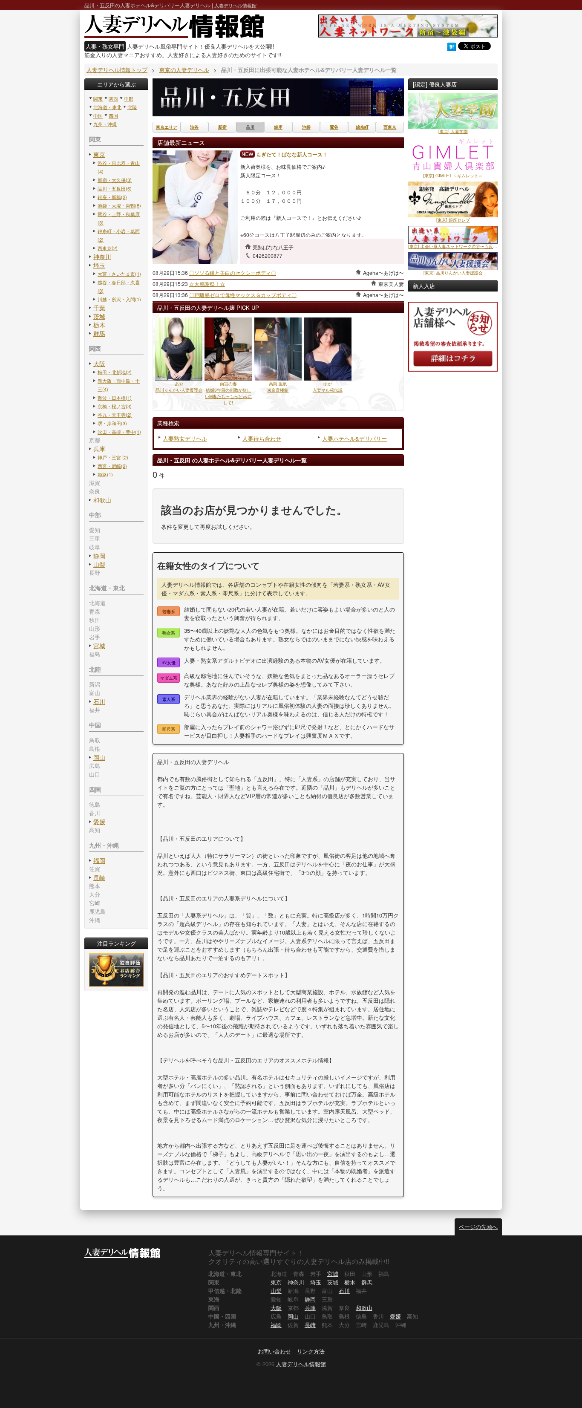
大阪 (99, 363)
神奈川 (102, 256)
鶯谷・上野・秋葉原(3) (119, 218)
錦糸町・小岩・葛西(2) (119, 235)
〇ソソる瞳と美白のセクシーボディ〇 (232, 272)
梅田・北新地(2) (115, 372)
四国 (113, 115)
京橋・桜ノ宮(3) (115, 406)
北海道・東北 (107, 107)
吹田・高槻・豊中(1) (119, 431)
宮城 (99, 645)
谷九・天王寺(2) (115, 414)
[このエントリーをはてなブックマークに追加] (451, 46)
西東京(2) (108, 248)
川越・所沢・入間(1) (119, 299)
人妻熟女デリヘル (185, 438)
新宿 (222, 127)
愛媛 (99, 821)
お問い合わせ (274, 1351)
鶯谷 (334, 127)
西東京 (389, 127)
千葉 (99, 307)
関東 (98, 98)
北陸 (132, 107)
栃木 (99, 324)
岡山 (99, 757)
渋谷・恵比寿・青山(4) (119, 167)
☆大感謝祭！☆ (207, 283)
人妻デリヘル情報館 (235, 5)
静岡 (99, 555)
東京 (99, 154)
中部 (128, 98)
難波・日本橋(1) (115, 397)
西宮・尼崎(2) (112, 465)
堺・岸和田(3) (112, 423)
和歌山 (102, 500)
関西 (113, 98)
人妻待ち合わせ (261, 438)
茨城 (99, 316)
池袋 (306, 127)
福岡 (99, 860)
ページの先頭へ (478, 1227)
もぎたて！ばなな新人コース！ (292, 154)
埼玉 (99, 265)
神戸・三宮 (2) (113, 457)
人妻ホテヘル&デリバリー (354, 438)
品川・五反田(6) (115, 188)
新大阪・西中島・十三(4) (119, 384)
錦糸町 (362, 127)
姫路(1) (105, 474)
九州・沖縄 (105, 124)
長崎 (99, 877)
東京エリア (166, 127)
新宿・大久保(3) (115, 179)
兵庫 (99, 448)
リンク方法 (311, 1351)
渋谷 (194, 127)
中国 (98, 115)
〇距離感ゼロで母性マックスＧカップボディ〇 (243, 294)
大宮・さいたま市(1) (119, 273)
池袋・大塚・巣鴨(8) (119, 205)
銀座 (278, 127)
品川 (250, 127)
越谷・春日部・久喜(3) (119, 286)
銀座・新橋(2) (112, 196)
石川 (99, 701)
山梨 (99, 564)
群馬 (99, 333)
